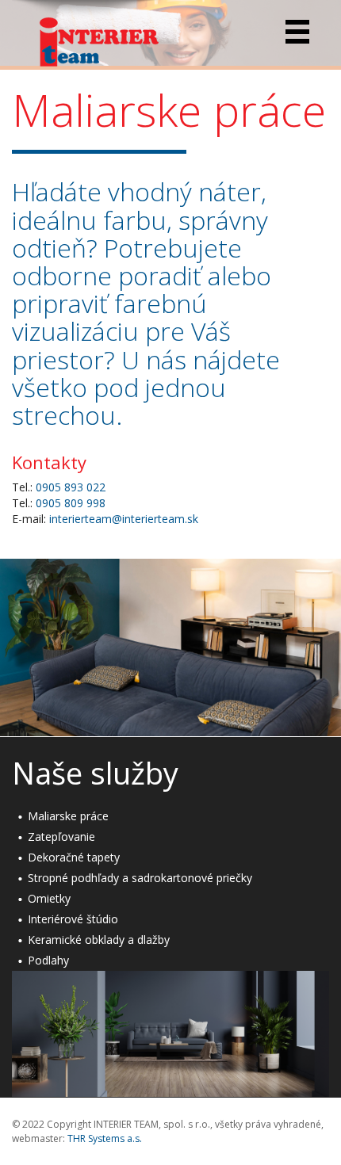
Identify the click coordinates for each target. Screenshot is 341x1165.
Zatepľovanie (61, 836)
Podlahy (48, 960)
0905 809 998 (70, 502)
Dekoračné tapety (74, 857)
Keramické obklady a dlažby (99, 939)
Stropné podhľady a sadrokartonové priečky (140, 877)
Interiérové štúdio (73, 918)
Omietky (49, 898)
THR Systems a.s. (104, 1138)
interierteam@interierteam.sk (123, 518)
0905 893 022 (70, 487)
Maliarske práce (68, 815)
